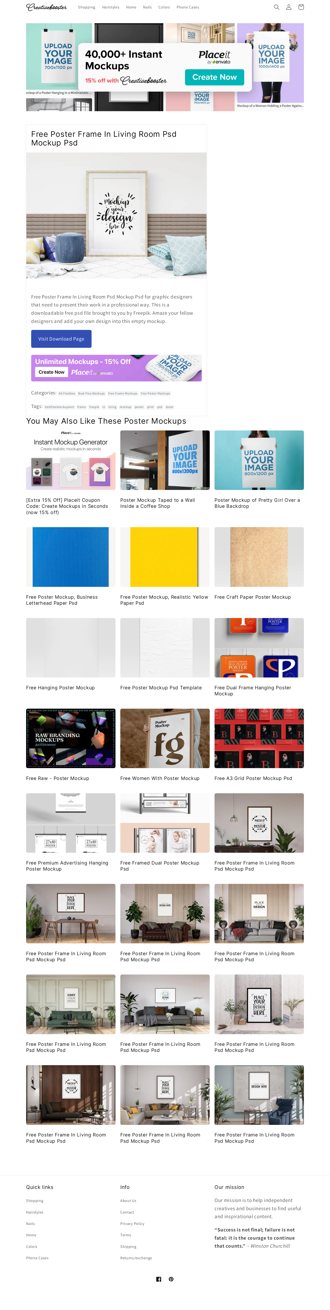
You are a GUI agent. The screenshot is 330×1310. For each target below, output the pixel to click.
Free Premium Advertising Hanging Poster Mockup (67, 866)
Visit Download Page (61, 338)
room (169, 407)
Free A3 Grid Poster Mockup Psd (253, 778)
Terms (125, 1234)
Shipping (128, 1246)
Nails (30, 1223)
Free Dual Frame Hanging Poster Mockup (253, 691)
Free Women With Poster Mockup (160, 778)
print (150, 407)
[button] (277, 7)
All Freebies (67, 393)
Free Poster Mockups (155, 393)
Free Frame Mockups (122, 393)
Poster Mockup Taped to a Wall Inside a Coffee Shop (157, 503)
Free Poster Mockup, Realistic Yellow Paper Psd (164, 600)
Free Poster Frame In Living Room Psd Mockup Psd (255, 866)
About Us (128, 1200)
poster (139, 407)
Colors (31, 1246)
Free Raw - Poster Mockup (57, 778)
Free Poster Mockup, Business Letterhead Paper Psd (62, 600)
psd (159, 407)
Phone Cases (37, 1257)
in (103, 407)
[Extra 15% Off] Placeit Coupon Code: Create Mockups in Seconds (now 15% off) (67, 506)
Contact (127, 1212)
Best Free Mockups (91, 393)
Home (31, 1234)
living (112, 407)
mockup (125, 407)
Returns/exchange (136, 1257)
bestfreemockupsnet (59, 407)
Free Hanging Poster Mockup (60, 688)
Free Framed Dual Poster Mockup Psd (160, 866)
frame (81, 407)
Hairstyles (34, 1212)
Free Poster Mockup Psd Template (161, 688)
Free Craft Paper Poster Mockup (253, 597)
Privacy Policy (132, 1223)
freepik (94, 407)
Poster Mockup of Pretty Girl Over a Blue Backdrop (257, 503)
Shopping (34, 1200)
